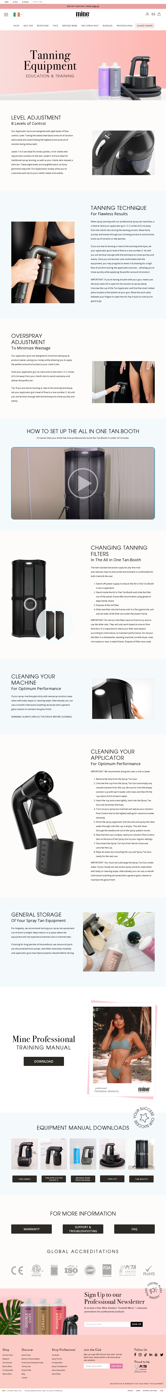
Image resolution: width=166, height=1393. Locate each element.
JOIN (108, 717)
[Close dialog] (131, 665)
